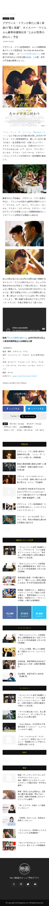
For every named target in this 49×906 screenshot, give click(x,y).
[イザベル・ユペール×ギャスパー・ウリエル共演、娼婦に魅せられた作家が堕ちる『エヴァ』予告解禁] (9, 479)
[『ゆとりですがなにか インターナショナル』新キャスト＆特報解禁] (9, 845)
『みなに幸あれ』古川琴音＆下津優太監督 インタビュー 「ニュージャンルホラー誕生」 (32, 726)
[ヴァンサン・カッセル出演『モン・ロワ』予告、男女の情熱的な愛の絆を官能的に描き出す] (9, 519)
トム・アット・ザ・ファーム (17, 132)
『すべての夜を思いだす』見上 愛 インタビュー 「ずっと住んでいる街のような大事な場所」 (32, 714)
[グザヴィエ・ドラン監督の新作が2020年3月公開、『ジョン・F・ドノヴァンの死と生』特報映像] (9, 454)
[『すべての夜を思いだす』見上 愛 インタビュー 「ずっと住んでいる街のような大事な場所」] (9, 714)
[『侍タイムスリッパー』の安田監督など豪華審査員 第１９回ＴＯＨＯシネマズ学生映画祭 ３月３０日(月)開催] (9, 566)
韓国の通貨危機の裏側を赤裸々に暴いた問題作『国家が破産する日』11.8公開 (31, 467)
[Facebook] (14, 884)
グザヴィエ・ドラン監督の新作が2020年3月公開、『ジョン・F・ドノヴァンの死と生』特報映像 (31, 454)
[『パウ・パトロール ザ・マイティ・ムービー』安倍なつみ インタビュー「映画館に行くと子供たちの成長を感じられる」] (9, 739)
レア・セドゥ (39, 430)
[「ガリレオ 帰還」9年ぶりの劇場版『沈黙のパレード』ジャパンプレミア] (9, 652)
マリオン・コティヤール (25, 430)
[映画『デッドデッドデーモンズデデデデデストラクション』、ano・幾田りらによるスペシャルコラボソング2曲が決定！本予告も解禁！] (9, 778)
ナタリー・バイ (9, 430)
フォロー (24, 607)
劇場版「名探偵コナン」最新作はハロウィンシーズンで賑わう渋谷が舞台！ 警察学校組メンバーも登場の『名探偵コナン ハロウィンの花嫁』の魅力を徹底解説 (32, 595)
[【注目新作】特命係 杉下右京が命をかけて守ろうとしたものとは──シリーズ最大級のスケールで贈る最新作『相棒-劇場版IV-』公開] (9, 491)
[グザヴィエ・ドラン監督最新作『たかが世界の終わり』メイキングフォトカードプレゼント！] (9, 507)
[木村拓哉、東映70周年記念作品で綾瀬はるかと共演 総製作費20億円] (9, 664)
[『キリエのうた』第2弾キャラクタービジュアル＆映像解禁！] (9, 833)
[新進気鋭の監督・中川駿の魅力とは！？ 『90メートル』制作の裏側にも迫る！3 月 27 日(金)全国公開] (9, 580)
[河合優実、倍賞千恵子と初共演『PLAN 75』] (9, 677)
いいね (10, 607)
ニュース (13, 14)
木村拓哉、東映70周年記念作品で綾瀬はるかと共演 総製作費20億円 (31, 664)
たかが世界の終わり (30, 54)
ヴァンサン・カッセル (17, 424)
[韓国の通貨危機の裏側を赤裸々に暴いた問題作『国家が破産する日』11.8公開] (9, 466)
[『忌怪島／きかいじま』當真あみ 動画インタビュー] (9, 821)
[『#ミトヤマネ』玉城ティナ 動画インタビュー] (9, 808)
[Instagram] (21, 884)
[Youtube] (35, 884)
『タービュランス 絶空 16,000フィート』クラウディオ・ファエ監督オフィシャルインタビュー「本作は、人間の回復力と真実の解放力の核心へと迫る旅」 (32, 552)
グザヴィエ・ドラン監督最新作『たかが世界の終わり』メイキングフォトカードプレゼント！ (31, 507)
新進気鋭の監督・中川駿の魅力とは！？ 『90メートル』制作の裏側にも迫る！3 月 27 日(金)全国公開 (32, 580)
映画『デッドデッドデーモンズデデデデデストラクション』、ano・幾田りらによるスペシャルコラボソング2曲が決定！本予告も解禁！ (32, 780)
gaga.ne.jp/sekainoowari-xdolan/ (25, 376)
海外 (12, 18)
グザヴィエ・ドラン (10, 427)
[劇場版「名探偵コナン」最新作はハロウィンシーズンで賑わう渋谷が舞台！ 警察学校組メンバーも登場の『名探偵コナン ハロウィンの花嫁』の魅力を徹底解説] (9, 593)
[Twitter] (28, 884)
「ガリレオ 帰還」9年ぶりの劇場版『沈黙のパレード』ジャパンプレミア (31, 651)
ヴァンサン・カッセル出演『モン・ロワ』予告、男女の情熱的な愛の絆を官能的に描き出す (31, 520)
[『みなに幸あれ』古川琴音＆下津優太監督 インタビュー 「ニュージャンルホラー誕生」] (9, 727)
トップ (5, 14)
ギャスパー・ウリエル (34, 424)
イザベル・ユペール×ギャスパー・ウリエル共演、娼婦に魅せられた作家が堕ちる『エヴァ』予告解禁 (31, 479)
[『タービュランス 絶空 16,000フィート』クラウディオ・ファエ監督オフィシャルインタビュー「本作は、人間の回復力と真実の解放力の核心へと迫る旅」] (9, 550)
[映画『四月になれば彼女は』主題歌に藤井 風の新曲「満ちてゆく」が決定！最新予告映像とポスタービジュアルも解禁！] (9, 794)
